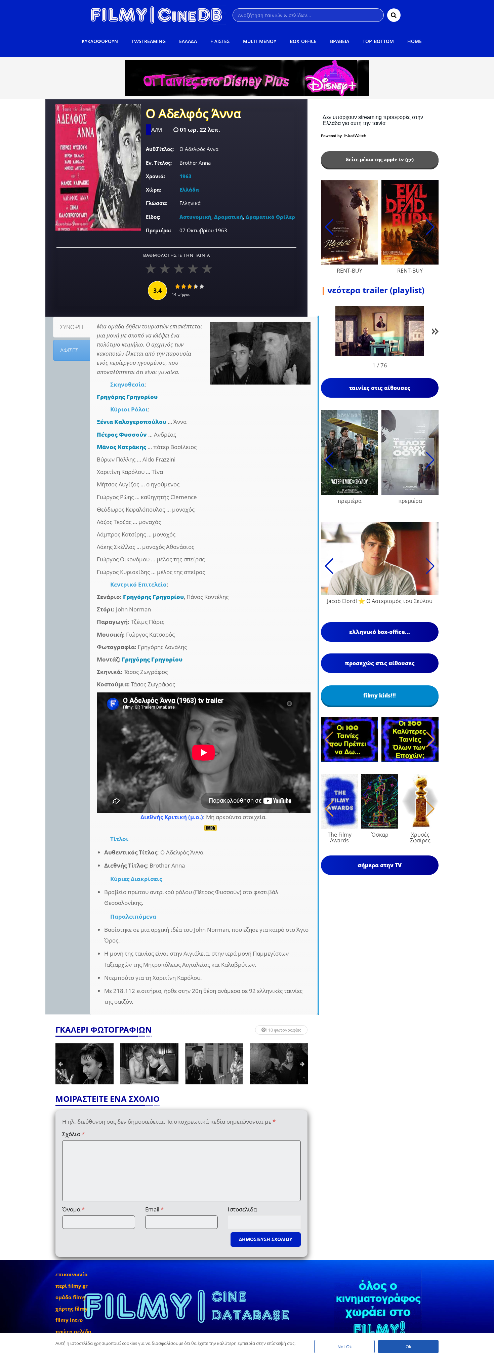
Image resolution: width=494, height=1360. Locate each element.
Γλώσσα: (156, 203)
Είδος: (153, 216)
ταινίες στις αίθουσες (379, 388)
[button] (435, 332)
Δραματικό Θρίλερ (270, 216)
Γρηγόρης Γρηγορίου (127, 397)
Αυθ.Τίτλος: (160, 149)
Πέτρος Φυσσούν (122, 434)
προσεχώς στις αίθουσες (380, 663)
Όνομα (73, 1209)
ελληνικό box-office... (379, 632)
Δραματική (228, 216)
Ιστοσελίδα (242, 1209)
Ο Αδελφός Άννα (193, 114)
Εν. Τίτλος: (159, 162)
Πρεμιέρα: (158, 230)
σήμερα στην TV (380, 865)
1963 (185, 176)
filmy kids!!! (379, 695)
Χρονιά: (155, 176)
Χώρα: (153, 189)
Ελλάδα (189, 189)
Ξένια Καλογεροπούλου (131, 422)
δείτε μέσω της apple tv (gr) (380, 159)
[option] (84, 1063)
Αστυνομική (195, 216)
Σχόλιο (73, 1134)
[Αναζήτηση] (394, 15)
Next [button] (302, 1064)
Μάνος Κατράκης (121, 447)
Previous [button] (60, 1064)
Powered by (332, 136)
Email (154, 1209)
